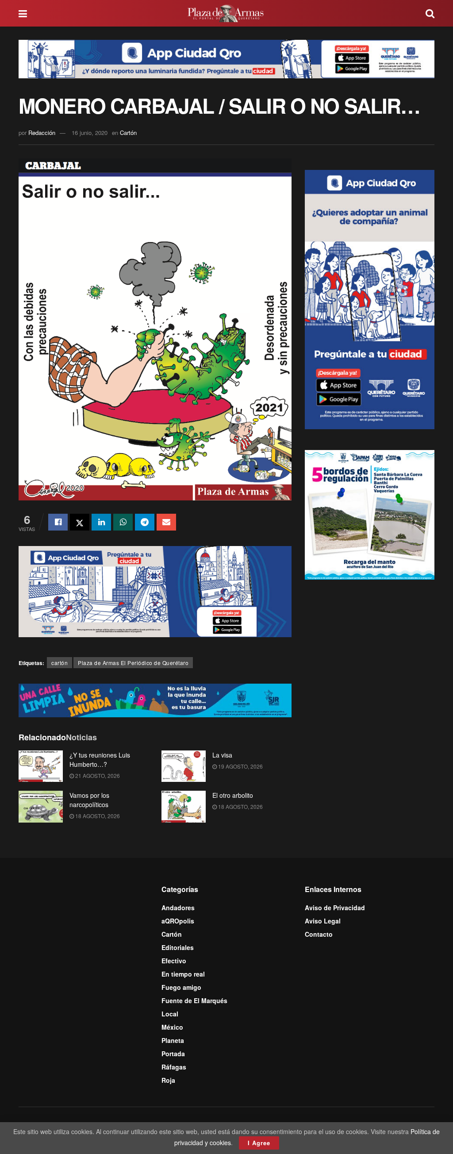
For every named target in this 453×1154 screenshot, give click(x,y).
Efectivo (173, 960)
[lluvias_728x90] (155, 699)
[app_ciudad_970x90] (226, 58)
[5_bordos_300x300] (369, 513)
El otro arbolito (232, 795)
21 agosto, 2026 (97, 775)
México (172, 1027)
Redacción (41, 132)
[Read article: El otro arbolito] (183, 807)
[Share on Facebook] (58, 522)
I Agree (259, 1143)
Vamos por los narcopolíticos (89, 800)
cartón (59, 662)
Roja (168, 1080)
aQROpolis (177, 920)
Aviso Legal (323, 920)
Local (169, 1013)
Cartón (128, 132)
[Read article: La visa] (183, 766)
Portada (173, 1053)
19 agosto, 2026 (240, 766)
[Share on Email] (166, 522)
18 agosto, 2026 (97, 815)
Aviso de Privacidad (335, 907)
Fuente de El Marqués (194, 1000)
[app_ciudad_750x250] (155, 590)
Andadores (178, 907)
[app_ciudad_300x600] (369, 298)
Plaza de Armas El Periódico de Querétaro (133, 662)
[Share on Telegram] (144, 522)
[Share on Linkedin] (101, 522)
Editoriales (177, 947)
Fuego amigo (181, 987)
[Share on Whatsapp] (123, 522)
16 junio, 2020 (89, 132)
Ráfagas (173, 1066)
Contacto (319, 934)
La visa (222, 754)
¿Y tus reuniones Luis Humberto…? (99, 759)
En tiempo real (183, 973)
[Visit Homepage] (226, 13)
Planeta (172, 1040)
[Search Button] (430, 13)
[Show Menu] (23, 13)
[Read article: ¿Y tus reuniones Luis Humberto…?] (41, 766)
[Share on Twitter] (79, 522)
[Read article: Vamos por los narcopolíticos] (41, 807)
